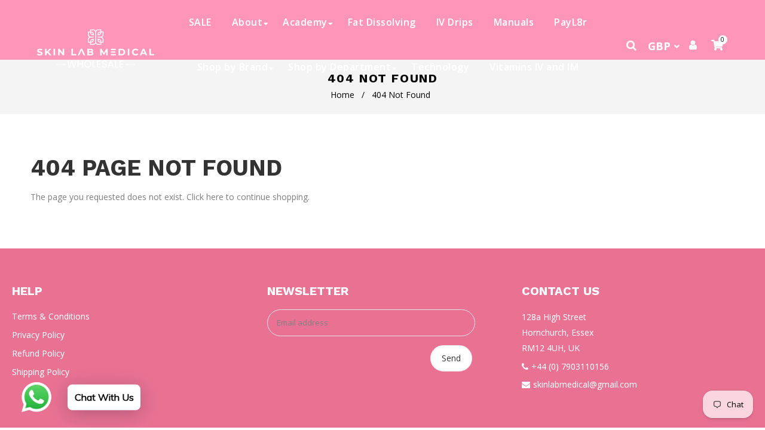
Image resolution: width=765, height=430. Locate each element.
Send (451, 358)
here (215, 196)
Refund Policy (38, 353)
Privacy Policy (38, 334)
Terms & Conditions (51, 316)
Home (342, 94)
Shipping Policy (40, 371)
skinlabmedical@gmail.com (585, 384)
